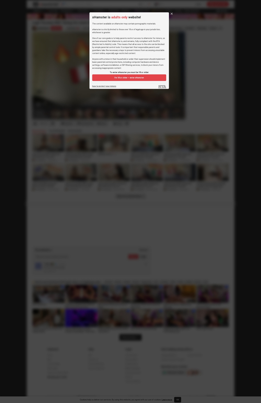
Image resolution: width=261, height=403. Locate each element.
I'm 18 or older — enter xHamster (129, 78)
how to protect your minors (104, 86)
